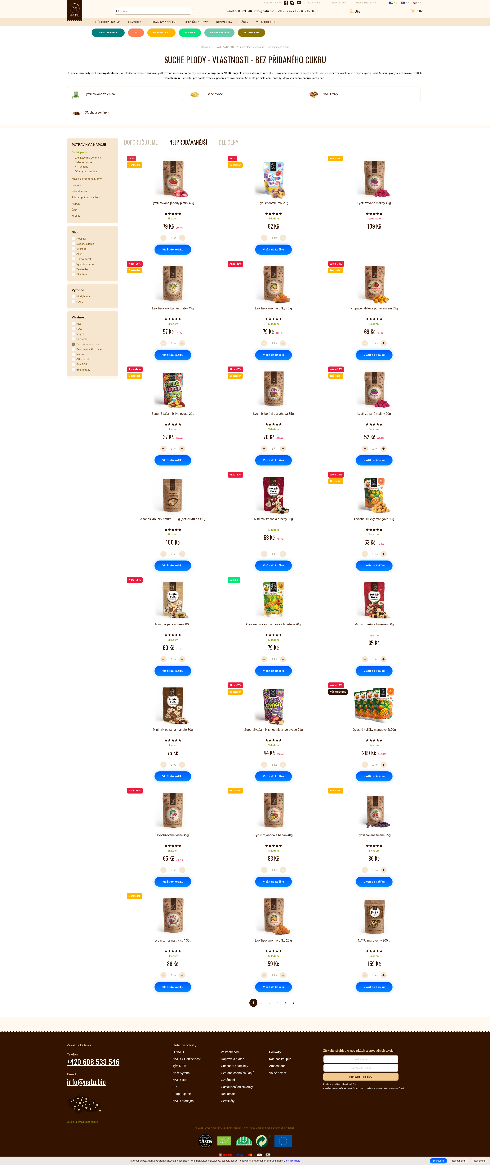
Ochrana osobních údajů (237, 1073)
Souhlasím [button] (438, 1160)
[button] (415, 11)
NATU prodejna (183, 1101)
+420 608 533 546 (239, 11)
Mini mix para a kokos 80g (172, 624)
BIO (78, 323)
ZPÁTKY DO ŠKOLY (108, 32)
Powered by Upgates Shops (257, 1128)
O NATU (178, 1052)
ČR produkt (83, 359)
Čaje (74, 209)
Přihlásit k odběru (360, 1076)
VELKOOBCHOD (266, 22)
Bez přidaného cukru (88, 344)
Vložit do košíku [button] (172, 249)
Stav (75, 232)
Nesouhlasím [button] (459, 1160)
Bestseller (82, 269)
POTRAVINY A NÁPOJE (163, 22)
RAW (79, 328)
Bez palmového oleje (89, 349)
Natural (80, 354)
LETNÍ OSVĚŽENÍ (219, 32)
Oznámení (228, 1080)
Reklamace (228, 1093)
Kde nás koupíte (280, 1059)
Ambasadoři (277, 1066)
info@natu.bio (264, 11)
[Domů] (75, 9)
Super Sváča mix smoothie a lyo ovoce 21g (273, 729)
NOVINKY (190, 32)
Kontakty (315, 2)
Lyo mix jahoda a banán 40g (273, 835)
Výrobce (78, 290)
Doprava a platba (232, 1059)
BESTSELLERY (161, 32)
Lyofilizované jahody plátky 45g (173, 203)
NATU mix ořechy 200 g (374, 940)
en (419, 2)
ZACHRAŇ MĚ (251, 32)
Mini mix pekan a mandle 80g (173, 729)
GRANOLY (134, 22)
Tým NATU (180, 1066)
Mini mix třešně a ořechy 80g (273, 519)
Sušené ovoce (213, 94)
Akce (79, 253)
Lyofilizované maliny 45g (374, 203)
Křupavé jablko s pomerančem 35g (374, 308)
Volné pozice (278, 1073)
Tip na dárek (83, 258)
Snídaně (77, 185)
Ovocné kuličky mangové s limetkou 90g (273, 624)
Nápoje (76, 203)
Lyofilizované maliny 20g (374, 413)
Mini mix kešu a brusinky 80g (374, 624)
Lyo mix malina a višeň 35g (172, 940)
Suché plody (79, 152)
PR (174, 1087)
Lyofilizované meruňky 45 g (273, 308)
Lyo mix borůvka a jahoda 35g (273, 413)
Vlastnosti (79, 317)
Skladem (81, 274)
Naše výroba (181, 1073)
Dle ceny (228, 142)
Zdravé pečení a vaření (86, 197)
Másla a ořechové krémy (87, 178)
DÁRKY (243, 22)
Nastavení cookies (232, 1128)
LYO (136, 32)
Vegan (80, 333)
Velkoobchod (230, 1052)
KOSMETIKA (224, 22)
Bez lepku (82, 338)
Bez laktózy (83, 369)
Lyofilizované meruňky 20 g (273, 940)
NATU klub (179, 1080)
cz (395, 2)
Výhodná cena (85, 264)
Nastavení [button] (479, 1160)
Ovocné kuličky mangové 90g (374, 519)
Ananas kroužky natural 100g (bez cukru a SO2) (172, 519)
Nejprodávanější (188, 142)
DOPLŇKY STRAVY (197, 22)
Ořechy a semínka (97, 112)
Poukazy (275, 1052)
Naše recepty (366, 2)
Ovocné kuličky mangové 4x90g (374, 729)
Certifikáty (227, 1101)
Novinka (81, 238)
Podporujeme (181, 1093)
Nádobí (76, 216)
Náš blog (339, 2)
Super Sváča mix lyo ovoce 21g (172, 413)
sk (407, 2)
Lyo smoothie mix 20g (273, 203)
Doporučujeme (85, 243)
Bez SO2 (81, 364)
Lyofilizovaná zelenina (100, 94)
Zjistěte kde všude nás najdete (83, 1122)
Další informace (292, 1160)
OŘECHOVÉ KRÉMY (108, 22)
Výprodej (81, 248)
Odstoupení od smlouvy (237, 1087)
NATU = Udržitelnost (186, 1059)
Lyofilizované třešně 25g (374, 835)
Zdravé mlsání (80, 191)
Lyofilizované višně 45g (173, 835)
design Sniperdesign (284, 1128)
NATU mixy (330, 94)
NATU (79, 301)
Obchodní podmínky (234, 1066)
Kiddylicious (83, 296)
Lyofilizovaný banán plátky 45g (173, 308)
